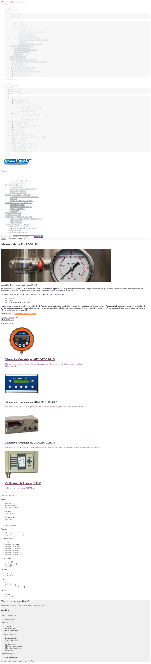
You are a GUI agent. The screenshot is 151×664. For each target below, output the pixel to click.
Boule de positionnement (23, 76)
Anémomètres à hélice (22, 48)
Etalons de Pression (21, 24)
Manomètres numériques (13, 646)
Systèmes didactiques (17, 18)
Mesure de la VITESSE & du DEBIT (18, 203)
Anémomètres (10, 644)
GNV (7, 642)
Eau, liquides (9, 519)
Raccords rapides (16, 14)
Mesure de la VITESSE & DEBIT (22, 46)
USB (7, 594)
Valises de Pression (25, 30)
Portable (8, 583)
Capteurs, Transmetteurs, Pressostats (26, 38)
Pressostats (22, 42)
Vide (7, 542)
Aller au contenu (21, 2)
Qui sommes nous (11, 630)
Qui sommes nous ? (12, 10)
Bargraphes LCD (20, 64)
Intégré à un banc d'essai (13, 587)
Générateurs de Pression (22, 28)
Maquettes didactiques (13, 648)
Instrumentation (15, 16)
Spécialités (9, 12)
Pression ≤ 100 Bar (12, 550)
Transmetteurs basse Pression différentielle (33, 40)
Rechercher (38, 236)
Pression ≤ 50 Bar (11, 507)
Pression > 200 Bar (12, 554)
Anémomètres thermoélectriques (25, 50)
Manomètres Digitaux (21, 26)
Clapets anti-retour (11, 640)
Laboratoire (9, 585)
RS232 (7, 596)
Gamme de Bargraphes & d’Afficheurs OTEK (30, 62)
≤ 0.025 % (9, 513)
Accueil (8, 8)
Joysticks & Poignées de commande (22, 68)
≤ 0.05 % (8, 573)
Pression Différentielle (22, 52)
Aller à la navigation (8, 2)
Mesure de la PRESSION (19, 22)
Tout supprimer (10, 525)
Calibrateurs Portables (17, 183)
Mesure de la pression (12, 533)
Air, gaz (8, 562)
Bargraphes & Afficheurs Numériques (23, 60)
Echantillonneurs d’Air (18, 56)
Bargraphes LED (20, 66)
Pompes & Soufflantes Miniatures (30, 44)
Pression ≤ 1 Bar (11, 544)
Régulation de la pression (14, 535)
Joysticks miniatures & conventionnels (27, 72)
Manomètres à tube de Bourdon (21, 181)
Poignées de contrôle (21, 74)
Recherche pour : (7, 236)
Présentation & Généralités (23, 70)
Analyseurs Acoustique (18, 58)
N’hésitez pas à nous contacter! (25, 314)
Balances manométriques (27, 36)
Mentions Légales (11, 657)
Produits (8, 20)
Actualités (8, 78)
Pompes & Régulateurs (27, 34)
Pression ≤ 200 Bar (12, 552)
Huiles (7, 566)
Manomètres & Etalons (13, 175)
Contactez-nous (10, 80)
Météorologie (18, 54)
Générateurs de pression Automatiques (32, 32)
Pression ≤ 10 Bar (11, 546)
